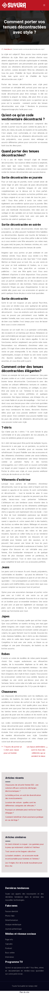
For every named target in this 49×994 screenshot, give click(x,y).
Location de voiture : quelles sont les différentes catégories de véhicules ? (20, 804)
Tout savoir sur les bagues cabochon (20, 851)
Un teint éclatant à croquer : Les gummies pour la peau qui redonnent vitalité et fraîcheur (24, 846)
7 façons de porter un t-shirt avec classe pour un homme (13, 750)
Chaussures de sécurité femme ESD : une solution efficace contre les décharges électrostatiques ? (21, 788)
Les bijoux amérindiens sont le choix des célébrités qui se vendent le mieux (36, 751)
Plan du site (24, 992)
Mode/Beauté (8, 49)
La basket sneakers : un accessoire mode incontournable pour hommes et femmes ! (22, 857)
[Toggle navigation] (44, 5)
